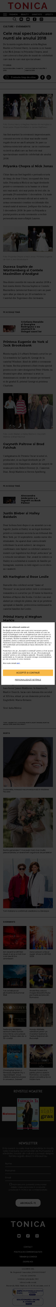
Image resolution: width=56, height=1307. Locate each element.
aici (18, 663)
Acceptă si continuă (28, 673)
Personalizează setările (28, 680)
